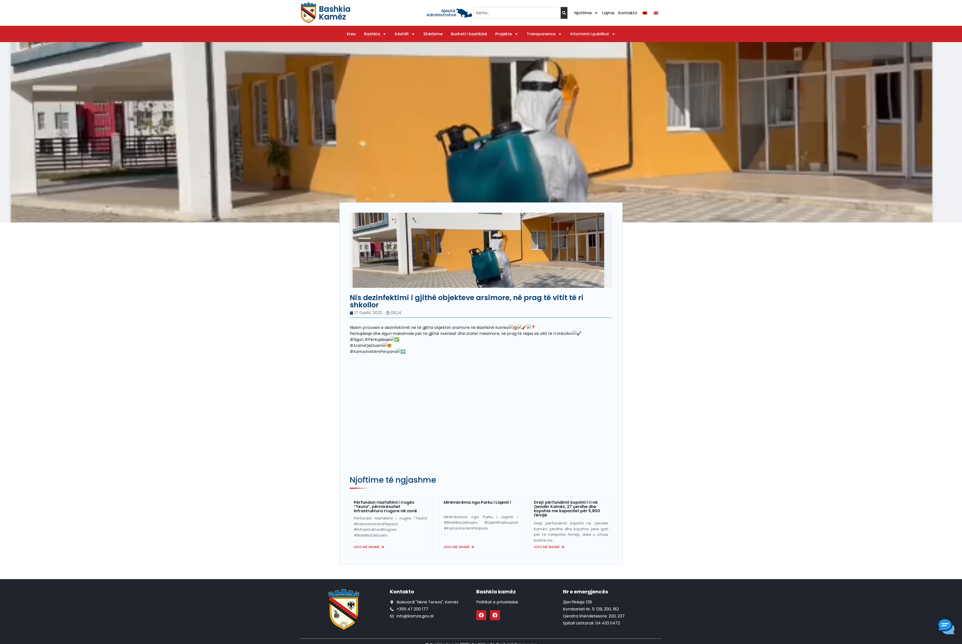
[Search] (564, 13)
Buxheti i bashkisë (469, 34)
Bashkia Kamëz (334, 13)
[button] (946, 627)
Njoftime (583, 13)
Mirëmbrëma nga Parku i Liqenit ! (477, 502)
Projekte (503, 34)
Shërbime (433, 34)
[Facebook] (481, 615)
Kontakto (627, 13)
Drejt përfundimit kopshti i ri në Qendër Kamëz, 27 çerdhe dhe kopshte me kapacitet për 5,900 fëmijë (567, 508)
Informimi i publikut (589, 34)
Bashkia (372, 34)
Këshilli (402, 34)
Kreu (351, 34)
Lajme (608, 13)
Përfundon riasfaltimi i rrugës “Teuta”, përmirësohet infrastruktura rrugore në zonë (385, 506)
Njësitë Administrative (441, 13)
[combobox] (517, 13)
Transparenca (541, 34)
